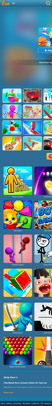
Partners (9, 403)
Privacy (47, 403)
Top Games (26, 403)
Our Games (17, 403)
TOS (41, 403)
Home (3, 403)
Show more (8, 392)
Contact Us (35, 403)
